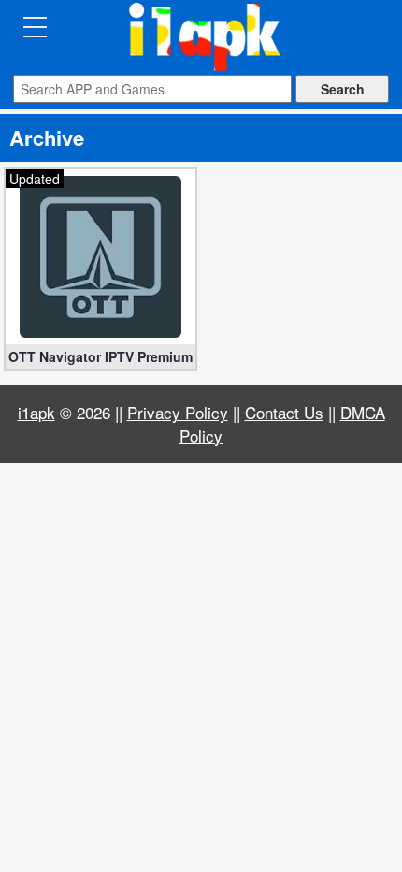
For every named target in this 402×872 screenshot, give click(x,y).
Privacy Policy (177, 412)
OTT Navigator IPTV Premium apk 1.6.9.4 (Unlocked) (100, 356)
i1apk (36, 412)
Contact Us (284, 412)
